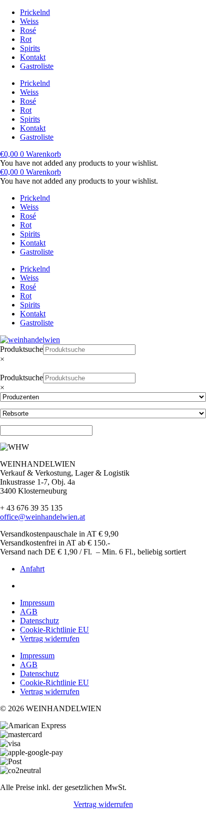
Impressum (37, 602)
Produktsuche (21, 349)
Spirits (30, 48)
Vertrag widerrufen (50, 638)
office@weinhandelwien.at (42, 517)
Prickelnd (35, 12)
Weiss (29, 21)
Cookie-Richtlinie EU (54, 629)
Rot (26, 39)
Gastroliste (37, 66)
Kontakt (33, 57)
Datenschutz (39, 620)
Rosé (28, 30)
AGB (29, 611)
